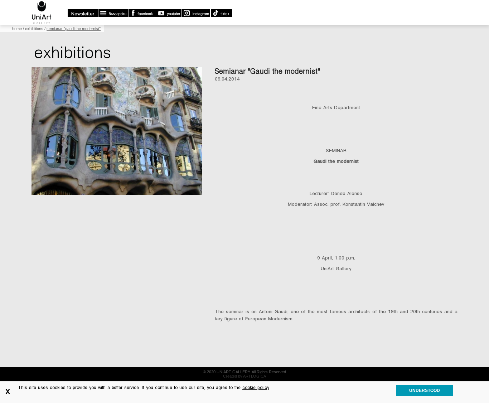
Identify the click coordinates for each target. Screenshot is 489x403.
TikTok (221, 13)
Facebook (142, 13)
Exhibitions (34, 28)
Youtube (168, 13)
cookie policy (255, 387)
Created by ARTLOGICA (244, 376)
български (113, 13)
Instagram (195, 13)
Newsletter (83, 13)
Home (17, 28)
